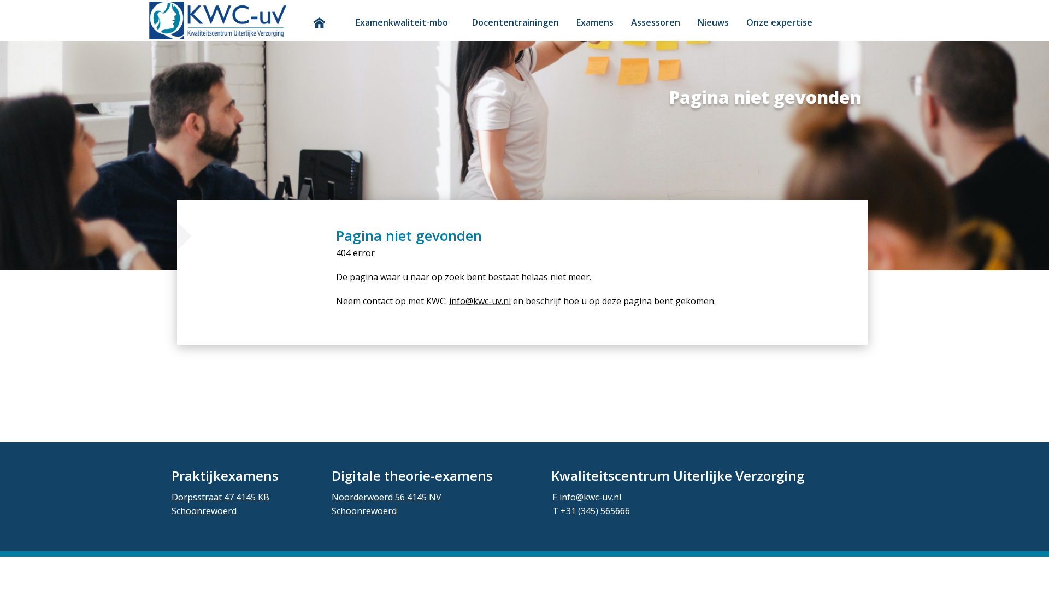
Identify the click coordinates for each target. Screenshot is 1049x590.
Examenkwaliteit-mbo (402, 22)
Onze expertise (779, 22)
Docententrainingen (515, 22)
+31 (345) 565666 (595, 511)
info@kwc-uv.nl (480, 301)
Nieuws (713, 22)
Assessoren (655, 22)
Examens (595, 22)
